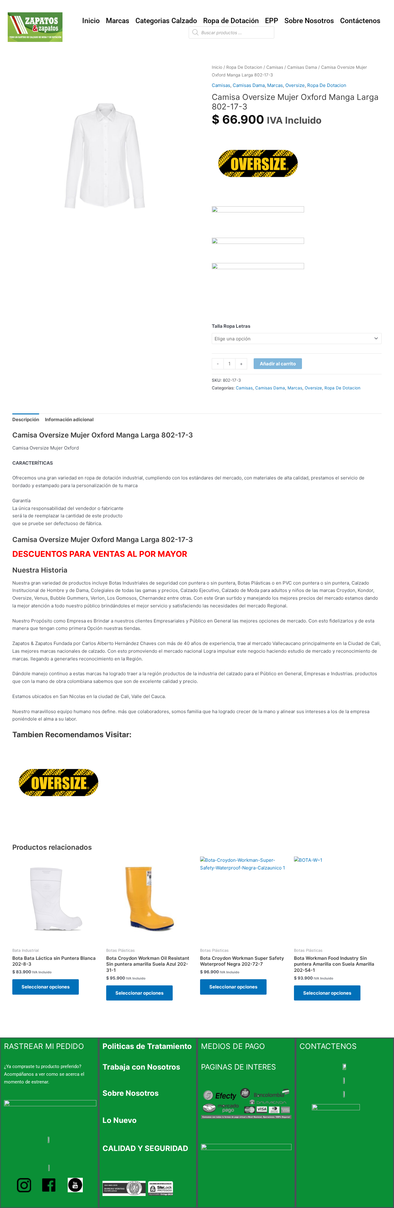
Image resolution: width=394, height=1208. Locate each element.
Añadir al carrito (278, 364)
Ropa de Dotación (231, 21)
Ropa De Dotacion (244, 67)
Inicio (91, 21)
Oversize (295, 85)
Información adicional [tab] (69, 419)
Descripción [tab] (25, 419)
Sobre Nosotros (309, 21)
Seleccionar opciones (46, 987)
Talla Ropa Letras (231, 326)
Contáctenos (360, 21)
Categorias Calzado (166, 21)
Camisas (274, 67)
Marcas (117, 21)
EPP (271, 21)
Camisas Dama (302, 67)
